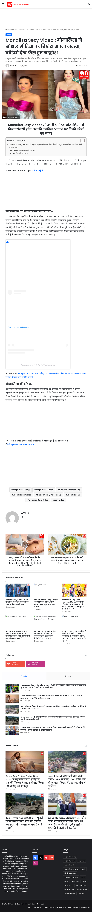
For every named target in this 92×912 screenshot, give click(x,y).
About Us (62, 908)
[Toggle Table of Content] (81, 141)
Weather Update (69, 893)
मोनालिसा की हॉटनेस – (20, 153)
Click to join (38, 170)
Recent (68, 676)
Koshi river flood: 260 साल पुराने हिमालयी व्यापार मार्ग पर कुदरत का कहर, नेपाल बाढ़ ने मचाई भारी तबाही (24, 823)
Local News (68, 885)
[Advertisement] (45, 16)
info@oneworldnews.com (20, 444)
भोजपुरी (15, 30)
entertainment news (71, 869)
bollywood (81, 861)
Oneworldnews (81, 885)
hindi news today (70, 873)
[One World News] (18, 4)
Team (69, 908)
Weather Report (82, 889)
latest (66, 881)
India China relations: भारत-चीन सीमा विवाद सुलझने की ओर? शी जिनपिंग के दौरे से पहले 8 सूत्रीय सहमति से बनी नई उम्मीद (67, 823)
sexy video (59, 500)
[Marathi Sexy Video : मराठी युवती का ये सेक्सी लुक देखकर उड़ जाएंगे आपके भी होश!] (18, 590)
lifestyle (85, 881)
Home (9, 30)
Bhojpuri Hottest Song (69, 489)
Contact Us (85, 908)
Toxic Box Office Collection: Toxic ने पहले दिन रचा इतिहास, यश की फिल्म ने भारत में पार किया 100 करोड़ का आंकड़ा (25, 781)
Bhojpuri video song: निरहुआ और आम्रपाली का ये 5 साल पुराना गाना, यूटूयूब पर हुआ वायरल (46, 603)
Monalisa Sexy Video (38, 500)
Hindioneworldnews (71, 877)
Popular (24, 676)
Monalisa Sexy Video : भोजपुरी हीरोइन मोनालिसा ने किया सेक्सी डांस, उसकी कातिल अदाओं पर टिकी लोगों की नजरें (45, 146)
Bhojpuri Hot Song (21, 489)
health (83, 869)
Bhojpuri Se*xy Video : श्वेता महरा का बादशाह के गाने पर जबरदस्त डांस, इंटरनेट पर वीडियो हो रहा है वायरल (45, 634)
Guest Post (53, 908)
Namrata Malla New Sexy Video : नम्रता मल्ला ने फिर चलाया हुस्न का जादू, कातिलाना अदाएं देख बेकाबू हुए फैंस (18, 634)
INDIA (83, 877)
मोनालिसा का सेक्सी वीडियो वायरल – (24, 150)
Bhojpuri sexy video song (49, 495)
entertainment (69, 865)
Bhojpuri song (73, 495)
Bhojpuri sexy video (22, 495)
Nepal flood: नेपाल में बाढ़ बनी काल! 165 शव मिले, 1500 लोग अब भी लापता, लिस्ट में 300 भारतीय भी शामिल (67, 781)
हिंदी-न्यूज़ (81, 893)
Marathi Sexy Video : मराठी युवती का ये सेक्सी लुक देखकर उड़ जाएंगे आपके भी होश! (17, 601)
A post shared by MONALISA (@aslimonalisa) (38, 365)
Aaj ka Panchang (70, 857)
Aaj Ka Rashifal (69, 861)
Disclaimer (76, 908)
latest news (75, 881)
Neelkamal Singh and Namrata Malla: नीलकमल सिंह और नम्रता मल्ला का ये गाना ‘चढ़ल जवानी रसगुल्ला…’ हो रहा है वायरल (74, 604)
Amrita (12, 66)
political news (69, 889)
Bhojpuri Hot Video (44, 489)
